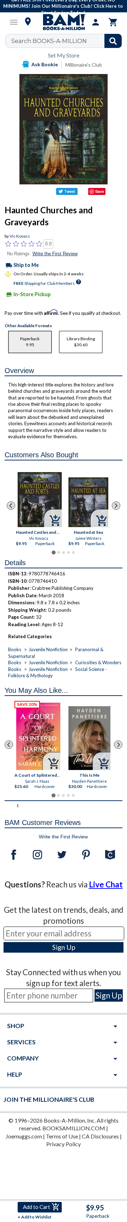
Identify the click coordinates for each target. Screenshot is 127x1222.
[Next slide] (116, 505)
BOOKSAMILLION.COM (73, 1128)
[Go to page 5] (73, 552)
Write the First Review (55, 253)
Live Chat (106, 884)
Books (14, 649)
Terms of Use (62, 1136)
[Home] (63, 22)
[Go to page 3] (63, 552)
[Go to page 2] (58, 552)
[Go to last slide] (11, 505)
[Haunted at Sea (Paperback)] (88, 502)
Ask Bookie (44, 64)
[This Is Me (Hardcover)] (89, 738)
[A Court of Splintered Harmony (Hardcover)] (38, 736)
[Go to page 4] (68, 552)
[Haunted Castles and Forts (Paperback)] (40, 499)
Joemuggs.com (24, 1136)
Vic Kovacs (20, 236)
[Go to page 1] (53, 553)
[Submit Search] (113, 41)
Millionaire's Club (83, 65)
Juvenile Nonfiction (48, 649)
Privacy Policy (63, 1144)
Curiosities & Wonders (98, 662)
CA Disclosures (100, 1136)
